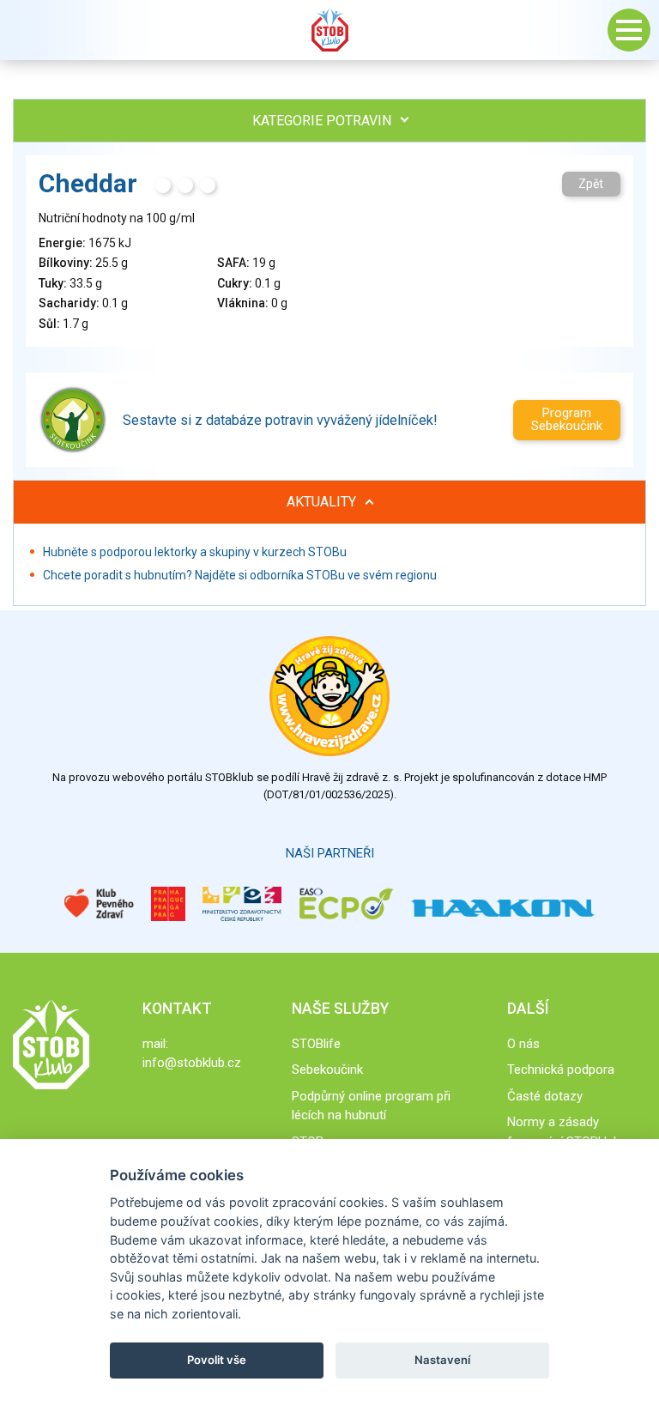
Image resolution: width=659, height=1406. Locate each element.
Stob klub (329, 30)
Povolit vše (216, 1360)
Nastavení (442, 1360)
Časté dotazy (545, 1096)
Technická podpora (560, 1069)
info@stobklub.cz (191, 1062)
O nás (523, 1043)
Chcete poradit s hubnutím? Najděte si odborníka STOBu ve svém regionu (240, 575)
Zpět (590, 184)
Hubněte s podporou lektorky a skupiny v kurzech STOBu (195, 552)
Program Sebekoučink (566, 419)
